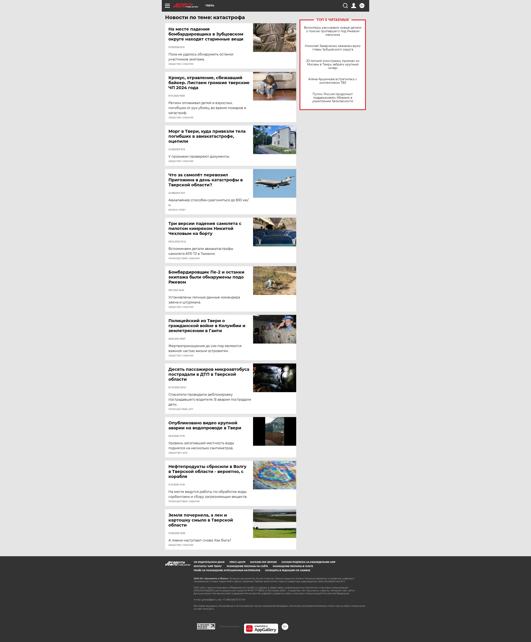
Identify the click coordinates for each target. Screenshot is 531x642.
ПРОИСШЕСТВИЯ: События (184, 259)
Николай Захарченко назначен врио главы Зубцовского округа (332, 47)
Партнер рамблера (229, 626)
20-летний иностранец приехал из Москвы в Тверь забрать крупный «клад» (332, 64)
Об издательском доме (209, 562)
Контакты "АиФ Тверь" (208, 566)
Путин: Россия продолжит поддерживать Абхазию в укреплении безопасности (332, 97)
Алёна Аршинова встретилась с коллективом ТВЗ (332, 81)
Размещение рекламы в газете (293, 566)
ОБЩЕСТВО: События (180, 64)
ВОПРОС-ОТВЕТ (177, 210)
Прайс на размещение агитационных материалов (227, 570)
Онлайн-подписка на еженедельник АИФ (308, 562)
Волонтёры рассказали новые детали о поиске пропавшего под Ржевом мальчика (333, 31)
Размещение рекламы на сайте (247, 566)
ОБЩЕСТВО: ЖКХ (178, 453)
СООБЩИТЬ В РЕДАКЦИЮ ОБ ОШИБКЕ (287, 570)
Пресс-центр (237, 562)
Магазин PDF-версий (263, 562)
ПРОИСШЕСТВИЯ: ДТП (180, 409)
